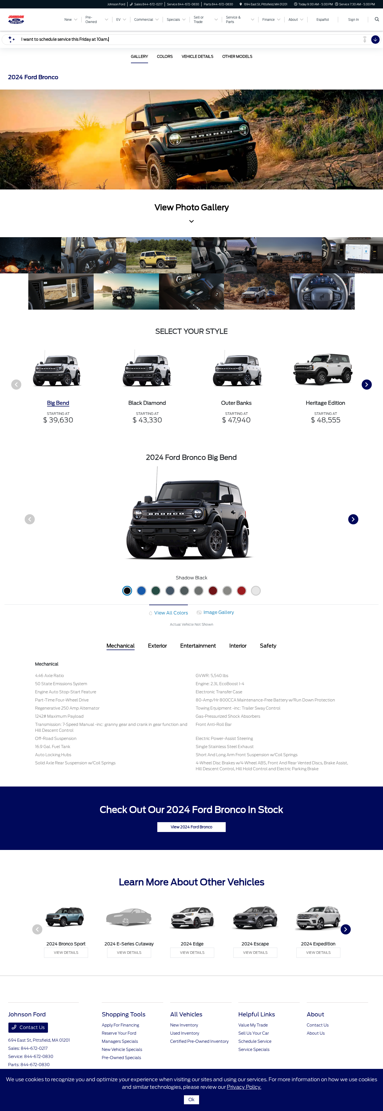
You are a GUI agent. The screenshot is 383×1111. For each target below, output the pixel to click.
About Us (316, 1033)
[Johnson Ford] (33, 19)
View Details (66, 952)
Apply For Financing (120, 1025)
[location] (241, 4)
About (315, 1014)
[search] (377, 19)
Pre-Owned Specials (121, 1057)
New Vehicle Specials (122, 1049)
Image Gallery (218, 612)
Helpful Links (256, 1014)
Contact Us (32, 1027)
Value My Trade (253, 1025)
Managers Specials (120, 1041)
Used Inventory (184, 1033)
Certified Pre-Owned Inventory (199, 1041)
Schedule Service (254, 1041)
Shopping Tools (124, 1014)
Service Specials (253, 1049)
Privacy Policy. (244, 1087)
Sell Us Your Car (253, 1033)
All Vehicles (186, 1014)
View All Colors (170, 613)
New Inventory (184, 1025)
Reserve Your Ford (119, 1033)
